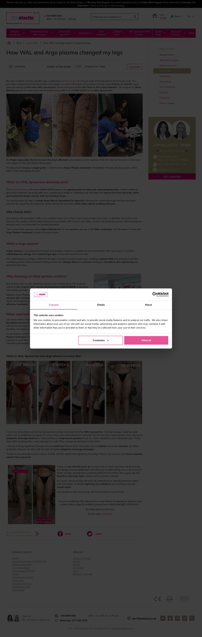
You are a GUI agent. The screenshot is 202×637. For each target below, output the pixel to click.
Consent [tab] (53, 304)
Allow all (146, 340)
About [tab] (148, 304)
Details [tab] (101, 304)
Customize (99, 340)
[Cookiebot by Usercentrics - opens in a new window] (155, 294)
